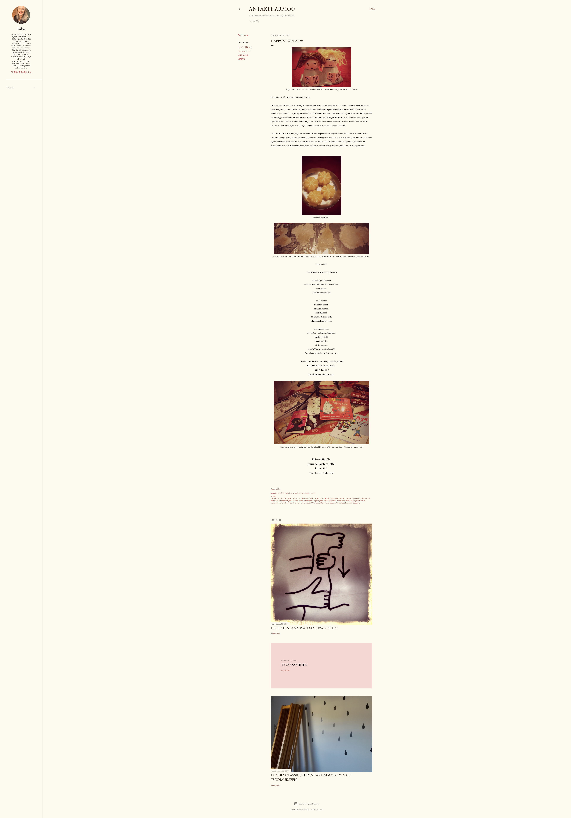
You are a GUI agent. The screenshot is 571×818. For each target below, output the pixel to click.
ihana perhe (244, 51)
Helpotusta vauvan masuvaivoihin (304, 628)
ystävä (241, 58)
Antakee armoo (272, 8)
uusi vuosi (243, 55)
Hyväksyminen (294, 664)
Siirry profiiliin (21, 72)
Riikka (21, 28)
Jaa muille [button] (243, 35)
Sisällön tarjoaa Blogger (309, 804)
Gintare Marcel (316, 809)
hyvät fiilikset (245, 47)
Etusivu (254, 21)
